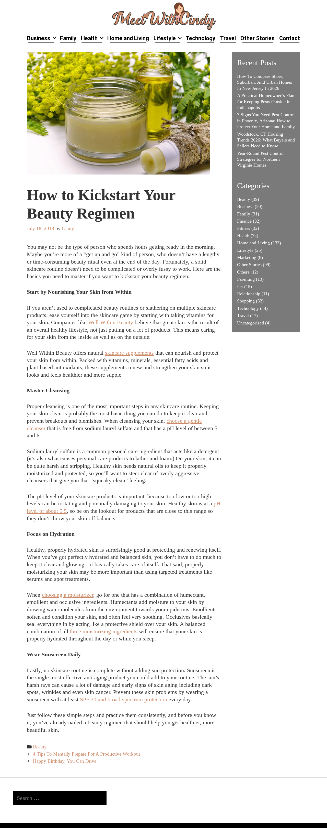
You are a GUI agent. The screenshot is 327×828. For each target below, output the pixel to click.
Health (89, 38)
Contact (289, 38)
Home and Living (128, 38)
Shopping (246, 300)
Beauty (40, 746)
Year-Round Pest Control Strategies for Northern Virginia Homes (260, 159)
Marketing (246, 257)
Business (38, 38)
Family (68, 38)
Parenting (246, 279)
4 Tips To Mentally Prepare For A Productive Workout (86, 754)
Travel (228, 38)
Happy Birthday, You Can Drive (64, 761)
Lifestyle (165, 38)
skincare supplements (129, 353)
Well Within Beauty (110, 322)
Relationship (248, 293)
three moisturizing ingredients (103, 631)
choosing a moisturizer (67, 595)
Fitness (243, 228)
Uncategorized (250, 322)
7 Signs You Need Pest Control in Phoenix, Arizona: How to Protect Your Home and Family (266, 120)
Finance (244, 221)
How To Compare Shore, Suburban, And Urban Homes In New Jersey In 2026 (264, 82)
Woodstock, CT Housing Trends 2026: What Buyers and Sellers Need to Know (266, 140)
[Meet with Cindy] (163, 15)
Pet (240, 286)
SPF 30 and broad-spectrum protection (123, 699)
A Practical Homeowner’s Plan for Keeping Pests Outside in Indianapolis (265, 101)
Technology (200, 38)
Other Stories (257, 38)
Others (243, 272)
